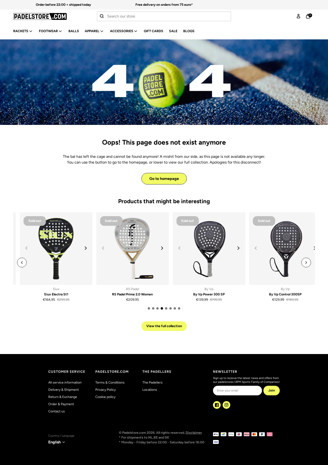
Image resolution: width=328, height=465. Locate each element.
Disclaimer (194, 433)
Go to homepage (164, 178)
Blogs (188, 31)
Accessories (121, 31)
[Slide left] (22, 262)
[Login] (298, 16)
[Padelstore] (46, 16)
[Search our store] (102, 16)
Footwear (48, 31)
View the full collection (164, 326)
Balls (73, 31)
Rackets (20, 31)
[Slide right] (79, 248)
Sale (173, 31)
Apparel (92, 31)
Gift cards (153, 31)
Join (271, 390)
